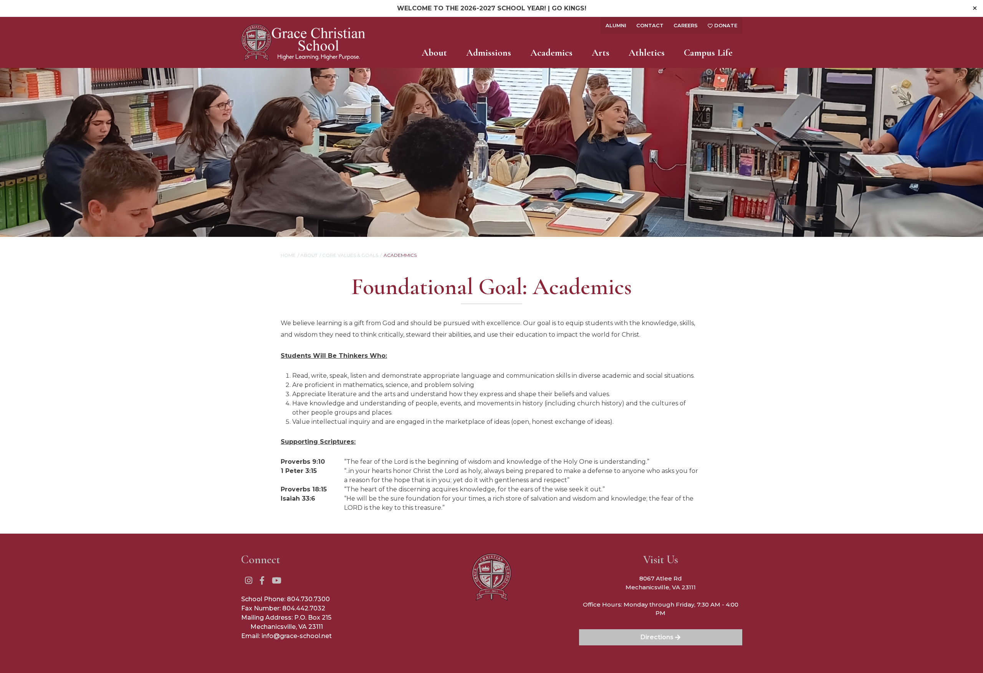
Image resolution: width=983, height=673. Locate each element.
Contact (650, 25)
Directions (657, 637)
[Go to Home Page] (303, 42)
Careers (686, 25)
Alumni (616, 25)
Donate (725, 25)
